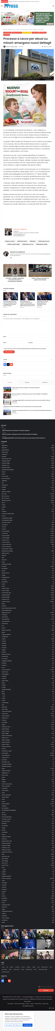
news (3, 704)
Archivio (27, 1003)
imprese (4, 638)
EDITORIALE (5, 568)
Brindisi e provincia (6, 500)
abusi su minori (10, 241)
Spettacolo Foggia (6, 845)
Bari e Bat (4, 493)
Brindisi (11, 967)
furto (3, 625)
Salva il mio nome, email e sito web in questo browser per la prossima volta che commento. (25, 348)
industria (4, 652)
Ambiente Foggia (6, 463)
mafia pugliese (5, 674)
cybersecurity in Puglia (7, 548)
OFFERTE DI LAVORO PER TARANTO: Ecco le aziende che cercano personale (22, 406)
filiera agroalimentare (7, 610)
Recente (27, 382)
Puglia (3, 768)
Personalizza (9, 1025)
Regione (4, 779)
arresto (3, 474)
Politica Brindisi (5, 729)
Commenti (44, 382)
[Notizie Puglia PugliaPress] (11, 6)
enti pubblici (4, 581)
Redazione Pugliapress (10, 46)
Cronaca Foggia (5, 537)
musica (3, 700)
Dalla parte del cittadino (7, 551)
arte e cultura (5, 476)
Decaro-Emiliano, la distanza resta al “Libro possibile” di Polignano (30, 394)
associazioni (5, 485)
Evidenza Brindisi (6, 594)
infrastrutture (5, 656)
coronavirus (4, 524)
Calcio (3, 502)
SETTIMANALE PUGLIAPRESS (9, 810)
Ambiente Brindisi (6, 460)
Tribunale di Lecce (44, 241)
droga (3, 562)
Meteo (3, 682)
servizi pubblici (5, 808)
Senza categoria (5, 803)
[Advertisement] (27, 217)
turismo (3, 896)
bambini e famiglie (6, 491)
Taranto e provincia (6, 878)
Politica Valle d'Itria (6, 746)
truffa (3, 893)
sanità (3, 799)
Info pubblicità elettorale (27, 1005)
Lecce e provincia (27, 32)
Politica (3, 724)
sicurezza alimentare (6, 816)
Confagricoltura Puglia (7, 518)
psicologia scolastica (6, 764)
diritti (3, 557)
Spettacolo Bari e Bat (7, 841)
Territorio (4, 887)
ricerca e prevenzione (7, 783)
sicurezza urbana (6, 821)
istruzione (4, 665)
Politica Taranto (5, 744)
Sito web (31, 342)
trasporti (4, 891)
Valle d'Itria (4, 907)
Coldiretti (4, 511)
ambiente (4, 456)
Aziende (4, 489)
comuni (3, 515)
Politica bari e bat (6, 726)
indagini (3, 649)
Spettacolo (4, 838)
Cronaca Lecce (11, 29)
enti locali (4, 579)
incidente (4, 645)
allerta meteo (5, 452)
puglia (22, 969)
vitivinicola (4, 915)
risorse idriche (5, 790)
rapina (3, 777)
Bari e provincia (5, 496)
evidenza (28, 967)
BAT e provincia (5, 498)
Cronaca (4, 529)
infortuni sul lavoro (6, 654)
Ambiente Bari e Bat (6, 458)
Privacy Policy (45, 1003)
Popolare (10, 382)
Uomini (3, 902)
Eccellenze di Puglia (6, 564)
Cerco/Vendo (10, 1003)
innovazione (4, 658)
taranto (35, 969)
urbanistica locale (6, 904)
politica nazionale (6, 740)
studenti (4, 871)
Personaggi (4, 722)
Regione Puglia (29, 969)
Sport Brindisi (5, 858)
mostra (3, 698)
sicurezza (4, 814)
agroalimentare (5, 449)
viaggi (3, 909)
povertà (4, 748)
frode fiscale (5, 623)
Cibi (4, 696)
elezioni (3, 570)
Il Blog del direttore (6, 634)
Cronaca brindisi (5, 535)
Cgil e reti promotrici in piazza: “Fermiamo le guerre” (26, 387)
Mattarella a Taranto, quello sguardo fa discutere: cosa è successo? (43, 303)
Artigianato (4, 480)
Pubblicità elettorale (6, 766)
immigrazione (5, 636)
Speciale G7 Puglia (6, 836)
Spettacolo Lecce (6, 847)
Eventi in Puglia (5, 590)
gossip (3, 632)
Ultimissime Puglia (42, 244)
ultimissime (6, 35)
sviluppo (4, 874)
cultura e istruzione (6, 546)
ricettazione (4, 788)
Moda (3, 691)
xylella (3, 922)
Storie (3, 867)
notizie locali (35, 32)
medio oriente (5, 680)
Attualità (4, 487)
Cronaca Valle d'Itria (6, 544)
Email (5, 342)
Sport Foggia (5, 860)
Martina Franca (45, 967)
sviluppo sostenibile (6, 876)
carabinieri (17, 967)
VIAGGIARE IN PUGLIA (7, 911)
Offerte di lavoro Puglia (19, 1003)
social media (5, 825)
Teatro (3, 880)
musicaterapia (5, 702)
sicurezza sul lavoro (6, 819)
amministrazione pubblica (8, 469)
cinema (3, 504)
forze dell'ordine (5, 619)
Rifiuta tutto (18, 1025)
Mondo (3, 693)
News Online (5, 709)
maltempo (4, 676)
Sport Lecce (5, 863)
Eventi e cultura (5, 588)
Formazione (4, 614)
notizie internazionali (6, 711)
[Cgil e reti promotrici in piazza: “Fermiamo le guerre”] (7, 389)
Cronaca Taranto (6, 542)
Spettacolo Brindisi (6, 843)
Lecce (38, 967)
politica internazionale (7, 735)
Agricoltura (4, 447)
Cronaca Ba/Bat (5, 531)
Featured (4, 605)
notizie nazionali (5, 715)
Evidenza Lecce (5, 599)
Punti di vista (5, 775)
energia (3, 575)
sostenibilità (4, 832)
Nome (5, 336)
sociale (3, 827)
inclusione (4, 647)
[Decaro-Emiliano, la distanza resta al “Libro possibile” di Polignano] (7, 396)
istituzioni (4, 663)
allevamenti (4, 454)
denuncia (4, 555)
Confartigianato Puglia (7, 520)
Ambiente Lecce (5, 465)
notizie (10, 969)
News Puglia (4, 969)
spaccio (4, 834)
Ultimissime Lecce (28, 244)
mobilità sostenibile (6, 689)
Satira (4, 869)
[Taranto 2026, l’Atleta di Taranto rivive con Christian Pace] (27, 944)
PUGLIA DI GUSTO (6, 770)
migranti (4, 685)
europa (3, 584)
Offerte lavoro (5, 718)
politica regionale (6, 742)
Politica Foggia (5, 733)
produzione (4, 759)
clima (3, 509)
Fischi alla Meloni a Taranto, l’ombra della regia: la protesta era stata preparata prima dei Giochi (27, 303)
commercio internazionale (8, 513)
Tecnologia (4, 882)
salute (3, 792)
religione (4, 781)
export (3, 603)
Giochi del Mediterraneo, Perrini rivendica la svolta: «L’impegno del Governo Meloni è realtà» (10, 303)
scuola (3, 801)
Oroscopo (4, 720)
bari (7, 967)
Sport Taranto (5, 865)
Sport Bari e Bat (5, 856)
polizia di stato (16, 969)
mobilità (4, 687)
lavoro (3, 667)
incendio (4, 641)
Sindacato (4, 823)
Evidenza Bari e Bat (6, 592)
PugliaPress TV (5, 772)
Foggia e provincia (6, 612)
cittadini (4, 507)
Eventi (3, 586)
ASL (3, 482)
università (4, 900)
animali (3, 471)
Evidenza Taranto (6, 601)
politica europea (5, 731)
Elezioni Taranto (5, 573)
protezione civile (5, 761)
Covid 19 (4, 526)
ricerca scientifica (6, 786)
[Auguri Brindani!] (45, 954)
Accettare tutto (27, 1025)
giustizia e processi (17, 32)
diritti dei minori (22, 241)
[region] (18, 1020)
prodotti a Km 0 (5, 757)
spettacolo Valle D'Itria (7, 852)
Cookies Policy (38, 1003)
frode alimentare (6, 621)
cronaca (23, 967)
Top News (4, 889)
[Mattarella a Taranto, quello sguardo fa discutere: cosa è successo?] (44, 296)
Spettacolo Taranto (6, 849)
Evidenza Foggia (5, 597)
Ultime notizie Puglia (14, 244)
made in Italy (5, 671)
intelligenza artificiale (7, 660)
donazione (4, 559)
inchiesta (4, 643)
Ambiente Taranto (6, 467)
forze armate (5, 616)
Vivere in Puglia (5, 918)
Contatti (32, 1003)
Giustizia (33, 241)
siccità (3, 812)
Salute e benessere (6, 794)
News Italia (4, 707)
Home (5, 29)
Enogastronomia (5, 577)
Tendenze (4, 885)
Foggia (33, 967)
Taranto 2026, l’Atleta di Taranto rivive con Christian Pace (21, 1)
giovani (3, 627)
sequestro (4, 805)
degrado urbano (5, 553)
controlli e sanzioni (6, 522)
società (3, 830)
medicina (4, 678)
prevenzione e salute (7, 751)
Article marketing (6, 478)
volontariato (4, 920)
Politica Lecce (5, 737)
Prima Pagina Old (6, 755)
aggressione (5, 445)
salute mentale (5, 797)
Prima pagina (43, 32)
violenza (4, 913)
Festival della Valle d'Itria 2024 (9, 608)
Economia (4, 566)
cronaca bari (5, 533)
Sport (3, 854)
